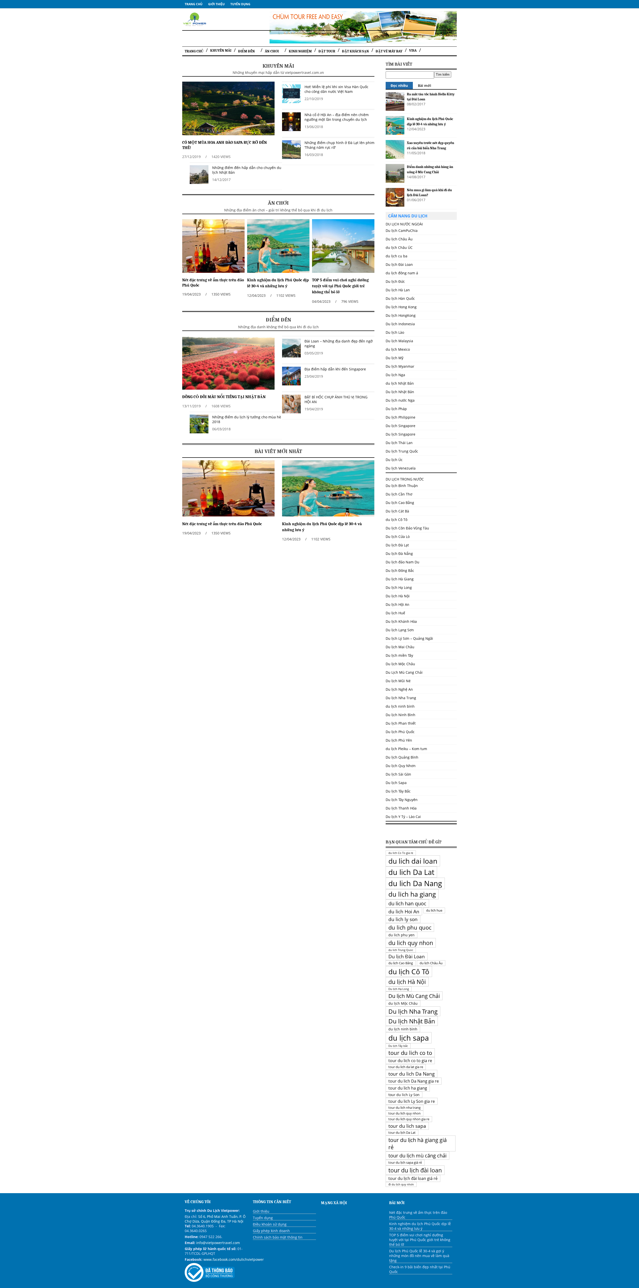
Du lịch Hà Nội (398, 596)
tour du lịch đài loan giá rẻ (413, 1178)
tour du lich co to (410, 1052)
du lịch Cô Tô (396, 519)
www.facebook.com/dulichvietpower (233, 1259)
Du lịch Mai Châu (400, 646)
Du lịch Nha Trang (401, 697)
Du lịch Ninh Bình (400, 714)
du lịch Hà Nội (407, 982)
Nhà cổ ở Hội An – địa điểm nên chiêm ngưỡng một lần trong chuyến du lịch (337, 117)
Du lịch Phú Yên (399, 740)
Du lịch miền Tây (399, 655)
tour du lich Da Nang (411, 1074)
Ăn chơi (272, 51)
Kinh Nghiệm (300, 51)
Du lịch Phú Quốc (400, 731)
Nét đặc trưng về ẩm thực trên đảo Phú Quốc (222, 523)
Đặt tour (327, 51)
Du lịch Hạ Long (399, 587)
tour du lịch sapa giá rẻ (405, 1162)
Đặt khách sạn (355, 51)
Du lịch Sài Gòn (398, 774)
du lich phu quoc (409, 927)
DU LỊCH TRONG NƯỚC (405, 479)
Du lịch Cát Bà (397, 511)
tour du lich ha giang (407, 1088)
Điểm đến (246, 51)
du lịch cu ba (396, 256)
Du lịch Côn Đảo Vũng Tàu (407, 528)
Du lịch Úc (394, 459)
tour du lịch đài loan (415, 1170)
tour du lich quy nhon (404, 1113)
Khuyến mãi (220, 50)
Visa (413, 50)
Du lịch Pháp (396, 408)
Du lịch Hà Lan (398, 290)
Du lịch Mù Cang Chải (414, 995)
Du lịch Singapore (400, 425)
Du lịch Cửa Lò (398, 536)
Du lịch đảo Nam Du (402, 562)
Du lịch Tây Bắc (398, 791)
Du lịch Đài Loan (406, 956)
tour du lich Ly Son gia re (411, 1101)
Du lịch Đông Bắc (400, 570)
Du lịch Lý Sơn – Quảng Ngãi (409, 638)
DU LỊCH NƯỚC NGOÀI (404, 224)
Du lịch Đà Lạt (397, 545)
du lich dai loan (412, 861)
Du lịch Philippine (400, 417)
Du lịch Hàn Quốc (400, 298)
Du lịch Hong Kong (401, 307)
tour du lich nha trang (404, 1108)
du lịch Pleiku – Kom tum (406, 748)
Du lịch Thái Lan (399, 442)
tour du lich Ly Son (404, 1094)
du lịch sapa (408, 1038)
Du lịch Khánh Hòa (401, 621)
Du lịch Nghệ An (399, 689)
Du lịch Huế (395, 613)
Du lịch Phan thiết (401, 723)
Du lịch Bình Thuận (402, 485)
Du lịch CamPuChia (402, 230)
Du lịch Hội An (397, 604)
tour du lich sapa (407, 1126)
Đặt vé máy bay (389, 51)
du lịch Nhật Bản (400, 383)
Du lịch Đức (395, 281)
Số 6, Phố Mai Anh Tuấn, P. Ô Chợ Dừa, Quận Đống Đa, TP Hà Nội (215, 1219)
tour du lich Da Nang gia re (413, 1081)
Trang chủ (193, 4)
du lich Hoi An (403, 911)
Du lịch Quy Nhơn (401, 765)
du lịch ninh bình (400, 706)
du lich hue (434, 910)
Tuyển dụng (240, 4)
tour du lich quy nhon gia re (408, 1119)
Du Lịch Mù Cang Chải (404, 672)
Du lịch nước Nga (400, 400)
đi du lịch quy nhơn (401, 1184)
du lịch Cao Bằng (400, 963)
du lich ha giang (412, 894)
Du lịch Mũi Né (398, 680)
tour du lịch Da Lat (402, 1132)
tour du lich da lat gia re (405, 1067)
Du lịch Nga (395, 374)
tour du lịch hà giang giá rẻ (417, 1143)
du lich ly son (403, 919)
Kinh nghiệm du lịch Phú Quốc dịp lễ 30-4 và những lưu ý (420, 1226)
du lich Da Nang (415, 883)
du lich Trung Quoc (400, 950)
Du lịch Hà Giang (400, 579)
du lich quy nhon (410, 943)
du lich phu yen (401, 935)
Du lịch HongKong (401, 315)
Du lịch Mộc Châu (400, 663)
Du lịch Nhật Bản (400, 391)
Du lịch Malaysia (399, 340)
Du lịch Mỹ (394, 357)
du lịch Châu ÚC (399, 247)
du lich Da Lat (411, 872)
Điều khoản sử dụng (270, 1224)
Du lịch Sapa (396, 782)
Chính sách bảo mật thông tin (278, 1237)
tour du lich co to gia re (410, 1060)
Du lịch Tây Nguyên (402, 799)
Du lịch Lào (395, 332)
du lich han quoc (407, 903)
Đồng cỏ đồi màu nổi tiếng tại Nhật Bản (224, 396)
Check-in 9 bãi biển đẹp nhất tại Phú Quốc (419, 1269)
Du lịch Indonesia (400, 324)
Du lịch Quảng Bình (402, 757)
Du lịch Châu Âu (399, 239)
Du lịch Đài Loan (399, 264)
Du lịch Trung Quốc (402, 451)
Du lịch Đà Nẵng (399, 553)
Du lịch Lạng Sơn (400, 630)
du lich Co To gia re (400, 853)
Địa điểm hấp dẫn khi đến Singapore (335, 369)
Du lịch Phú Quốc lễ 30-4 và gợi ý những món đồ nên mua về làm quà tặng (419, 1256)
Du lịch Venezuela (401, 468)
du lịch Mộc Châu (403, 1003)
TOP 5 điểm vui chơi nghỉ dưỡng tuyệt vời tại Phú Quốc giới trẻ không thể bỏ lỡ (340, 286)
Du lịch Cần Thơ (399, 494)
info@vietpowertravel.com (218, 1242)
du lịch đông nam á (402, 273)
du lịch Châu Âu (431, 963)
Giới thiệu (216, 4)
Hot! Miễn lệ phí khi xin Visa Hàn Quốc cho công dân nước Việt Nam (336, 89)
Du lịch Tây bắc (398, 1046)
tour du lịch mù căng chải (417, 1155)
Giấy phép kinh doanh (271, 1230)
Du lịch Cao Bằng (400, 502)
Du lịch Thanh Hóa (401, 808)
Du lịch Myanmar (400, 366)
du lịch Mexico (398, 349)
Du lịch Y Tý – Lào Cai (403, 816)
